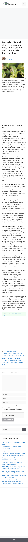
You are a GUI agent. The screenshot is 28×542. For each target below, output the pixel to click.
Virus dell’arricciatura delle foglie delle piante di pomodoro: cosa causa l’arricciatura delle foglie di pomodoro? (13, 481)
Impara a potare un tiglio (9, 451)
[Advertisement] (14, 23)
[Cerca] (24, 429)
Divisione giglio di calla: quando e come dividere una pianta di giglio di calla (12, 362)
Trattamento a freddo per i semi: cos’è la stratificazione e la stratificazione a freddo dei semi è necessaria (14, 356)
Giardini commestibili (10, 351)
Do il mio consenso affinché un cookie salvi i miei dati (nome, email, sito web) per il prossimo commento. (14, 407)
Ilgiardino (12, 4)
